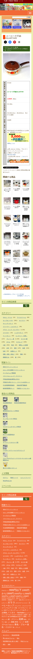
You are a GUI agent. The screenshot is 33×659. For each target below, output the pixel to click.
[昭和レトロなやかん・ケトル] (27, 28)
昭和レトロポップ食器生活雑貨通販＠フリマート (16, 651)
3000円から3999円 (9, 596)
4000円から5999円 (22, 596)
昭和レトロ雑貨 (23, 345)
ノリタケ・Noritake (16, 613)
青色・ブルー (20, 624)
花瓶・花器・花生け (8, 354)
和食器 (16, 1)
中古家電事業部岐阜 (8, 385)
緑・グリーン (13, 619)
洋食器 (10, 1)
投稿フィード (14, 477)
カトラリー (22, 320)
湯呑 (15, 348)
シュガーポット (18, 332)
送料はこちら (11, 143)
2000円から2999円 (12, 48)
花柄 (21, 619)
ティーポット (7, 336)
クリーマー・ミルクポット (10, 326)
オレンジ (24, 600)
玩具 (4, 351)
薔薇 (12, 622)
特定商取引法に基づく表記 (10, 641)
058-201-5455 (11, 154)
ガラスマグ (19, 603)
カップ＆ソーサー (8, 320)
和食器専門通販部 (22, 385)
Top (5, 1)
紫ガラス (20, 616)
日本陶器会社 (14, 616)
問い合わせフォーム (8, 638)
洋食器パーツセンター (23, 388)
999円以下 (15, 589)
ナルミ (17, 610)
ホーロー (20, 48)
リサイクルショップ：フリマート (12, 376)
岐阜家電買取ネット (8, 388)
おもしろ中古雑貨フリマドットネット (14, 370)
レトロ (21, 1)
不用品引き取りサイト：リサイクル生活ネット (16, 382)
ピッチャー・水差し (21, 336)
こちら (23, 156)
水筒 (7, 348)
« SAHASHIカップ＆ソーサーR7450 (13, 294)
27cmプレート (5, 590)
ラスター (14, 614)
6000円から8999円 (6, 598)
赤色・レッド (20, 622)
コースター (6, 332)
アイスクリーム (21, 317)
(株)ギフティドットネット (10, 367)
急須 (12, 345)
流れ (18, 638)
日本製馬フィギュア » (23, 296)
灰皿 (23, 348)
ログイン (5, 477)
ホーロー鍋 (13, 47)
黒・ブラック (16, 627)
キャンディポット (8, 323)
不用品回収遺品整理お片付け (11, 379)
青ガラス (11, 624)
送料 (9, 644)
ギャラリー (6, 635)
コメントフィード (25, 477)
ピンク (27, 613)
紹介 (4, 644)
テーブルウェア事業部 (9, 373)
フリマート (6, 653)
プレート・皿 (10, 339)
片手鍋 (24, 48)
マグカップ (19, 342)
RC (19, 598)
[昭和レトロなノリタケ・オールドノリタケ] (7, 28)
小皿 (8, 616)
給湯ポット (14, 351)
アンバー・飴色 (17, 600)
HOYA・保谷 (15, 598)
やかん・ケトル (7, 317)
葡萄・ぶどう (8, 622)
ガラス (11, 602)
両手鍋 (19, 614)
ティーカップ (10, 610)
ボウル (8, 342)
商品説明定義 (15, 635)
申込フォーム (24, 641)
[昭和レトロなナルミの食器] (17, 28)
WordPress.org (7, 480)
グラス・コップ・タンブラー (11, 329)
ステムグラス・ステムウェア (21, 605)
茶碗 (21, 354)
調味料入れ (6, 357)
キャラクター (25, 603)
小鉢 (4, 345)
